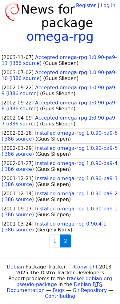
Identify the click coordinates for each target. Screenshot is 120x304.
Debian (15, 267)
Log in (108, 5)
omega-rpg (60, 36)
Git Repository (90, 290)
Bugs (59, 290)
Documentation (26, 290)
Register (86, 5)
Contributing (60, 296)
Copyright (86, 267)
